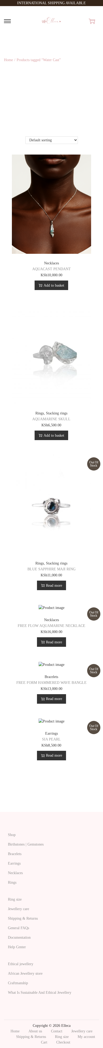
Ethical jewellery (20, 964)
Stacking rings (56, 413)
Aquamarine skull (51, 419)
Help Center (17, 947)
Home (8, 60)
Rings (39, 413)
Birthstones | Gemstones (26, 844)
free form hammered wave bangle (51, 683)
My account (86, 1037)
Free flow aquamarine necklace (51, 626)
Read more (54, 586)
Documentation (19, 937)
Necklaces (51, 263)
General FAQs (18, 928)
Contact (56, 1031)
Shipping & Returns (23, 918)
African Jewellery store (25, 973)
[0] (92, 21)
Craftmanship (18, 983)
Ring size (15, 899)
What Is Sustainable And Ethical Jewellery (39, 993)
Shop (12, 835)
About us (35, 1031)
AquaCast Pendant (51, 269)
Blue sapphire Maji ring (51, 569)
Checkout (63, 1042)
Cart (44, 1042)
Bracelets (51, 677)
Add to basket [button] (54, 285)
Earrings (51, 733)
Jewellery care (18, 909)
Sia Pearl (51, 739)
